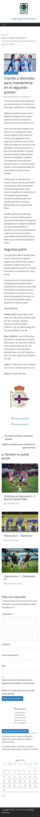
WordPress (6, 812)
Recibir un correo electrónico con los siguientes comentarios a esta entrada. (18, 681)
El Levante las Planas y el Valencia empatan (18, 437)
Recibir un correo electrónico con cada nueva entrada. (18, 692)
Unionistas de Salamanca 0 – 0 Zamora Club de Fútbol (19, 498)
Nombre (6, 644)
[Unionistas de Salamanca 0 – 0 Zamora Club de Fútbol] (20, 465)
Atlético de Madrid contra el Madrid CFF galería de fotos (19, 446)
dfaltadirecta (27, 97)
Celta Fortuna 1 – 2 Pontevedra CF (19, 578)
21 (25, 781)
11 (9, 777)
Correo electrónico (10, 655)
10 (4, 777)
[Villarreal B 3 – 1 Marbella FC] (20, 513)
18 (9, 781)
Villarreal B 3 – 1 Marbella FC (18, 535)
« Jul (3, 796)
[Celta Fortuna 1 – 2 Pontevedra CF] (20, 550)
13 (20, 777)
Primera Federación (11, 73)
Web (4, 666)
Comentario (7, 614)
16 (35, 777)
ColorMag (29, 810)
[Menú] (3, 24)
